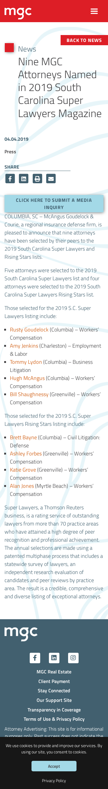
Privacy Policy (54, 780)
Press (10, 151)
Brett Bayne (23, 437)
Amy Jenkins (24, 345)
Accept (54, 766)
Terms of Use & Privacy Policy (54, 718)
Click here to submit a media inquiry (54, 203)
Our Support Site (54, 699)
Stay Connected (54, 690)
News (27, 48)
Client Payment (54, 681)
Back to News (84, 40)
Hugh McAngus (27, 377)
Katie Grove (23, 469)
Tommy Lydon (26, 361)
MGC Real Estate (54, 671)
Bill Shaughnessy (29, 394)
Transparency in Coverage (54, 709)
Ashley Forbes (26, 453)
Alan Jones (22, 485)
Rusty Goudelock (29, 329)
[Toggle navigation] (94, 11)
